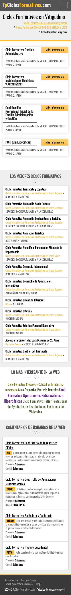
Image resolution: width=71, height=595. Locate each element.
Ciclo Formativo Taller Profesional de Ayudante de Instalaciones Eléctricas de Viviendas (37, 406)
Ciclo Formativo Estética (18, 311)
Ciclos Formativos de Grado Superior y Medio (45, 23)
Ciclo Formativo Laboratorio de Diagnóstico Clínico (31, 445)
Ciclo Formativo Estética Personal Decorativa (29, 326)
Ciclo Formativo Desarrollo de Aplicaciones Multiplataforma (30, 481)
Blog (38, 584)
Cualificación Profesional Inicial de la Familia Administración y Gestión (19, 113)
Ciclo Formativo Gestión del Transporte (26, 351)
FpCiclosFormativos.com (24, 589)
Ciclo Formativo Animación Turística (24, 233)
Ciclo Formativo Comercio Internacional (26, 267)
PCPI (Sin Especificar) (18, 142)
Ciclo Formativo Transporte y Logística (25, 189)
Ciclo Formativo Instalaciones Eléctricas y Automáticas (19, 80)
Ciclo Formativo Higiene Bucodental (26, 547)
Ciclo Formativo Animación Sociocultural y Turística (33, 218)
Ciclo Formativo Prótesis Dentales (38, 389)
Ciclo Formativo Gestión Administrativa (19, 51)
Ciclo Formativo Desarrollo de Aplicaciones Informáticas (28, 283)
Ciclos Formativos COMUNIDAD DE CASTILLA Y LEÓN (41, 27)
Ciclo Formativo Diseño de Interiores (24, 300)
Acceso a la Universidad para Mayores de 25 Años (32, 340)
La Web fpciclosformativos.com (19, 584)
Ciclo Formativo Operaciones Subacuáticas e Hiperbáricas (35, 395)
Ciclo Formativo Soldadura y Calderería (28, 515)
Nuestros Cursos (28, 580)
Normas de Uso (11, 580)
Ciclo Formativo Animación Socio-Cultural (27, 204)
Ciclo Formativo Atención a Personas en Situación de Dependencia (33, 250)
